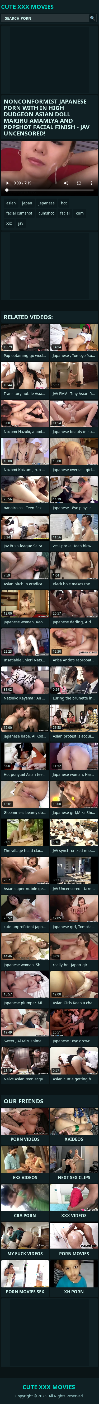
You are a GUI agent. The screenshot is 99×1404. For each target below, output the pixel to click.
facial (65, 213)
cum (80, 213)
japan (27, 202)
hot (64, 202)
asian (11, 202)
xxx (9, 223)
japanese (47, 202)
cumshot (46, 213)
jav (20, 223)
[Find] (92, 18)
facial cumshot (19, 213)
